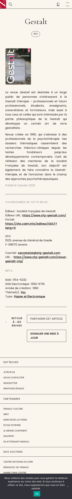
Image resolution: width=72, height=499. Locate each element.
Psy (36, 34)
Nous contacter (13, 377)
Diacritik (8, 436)
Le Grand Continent (15, 430)
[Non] (67, 486)
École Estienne (12, 425)
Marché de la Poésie (15, 419)
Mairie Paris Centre (14, 472)
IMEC (6, 414)
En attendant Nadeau (16, 441)
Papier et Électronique (29, 296)
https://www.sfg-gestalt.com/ (44, 215)
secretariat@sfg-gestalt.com (39, 253)
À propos (9, 372)
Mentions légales (13, 388)
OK (37, 493)
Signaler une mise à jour (44, 336)
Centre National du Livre (18, 461)
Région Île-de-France (16, 467)
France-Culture (13, 408)
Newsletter (10, 383)
